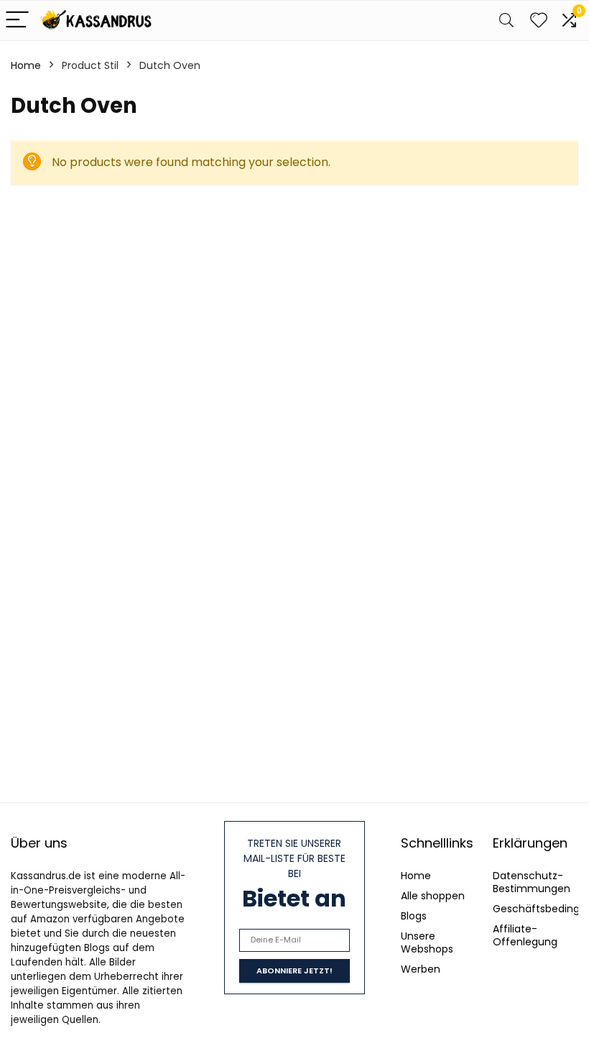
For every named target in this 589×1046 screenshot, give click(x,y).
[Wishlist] (538, 20)
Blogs (414, 916)
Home (26, 65)
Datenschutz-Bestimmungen (531, 882)
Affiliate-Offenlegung (525, 935)
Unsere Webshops (427, 942)
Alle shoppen (433, 896)
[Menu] (17, 20)
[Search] (506, 20)
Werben (420, 969)
